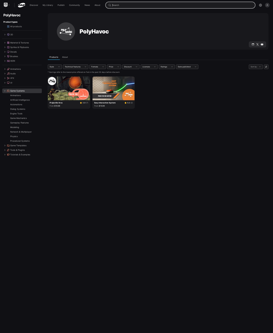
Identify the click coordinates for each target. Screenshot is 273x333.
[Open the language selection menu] (260, 5)
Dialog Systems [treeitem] (17, 109)
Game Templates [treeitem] (18, 145)
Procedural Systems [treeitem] (20, 141)
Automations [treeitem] (16, 104)
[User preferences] (266, 66)
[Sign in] (267, 5)
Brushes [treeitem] (14, 56)
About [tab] (65, 57)
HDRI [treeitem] (12, 61)
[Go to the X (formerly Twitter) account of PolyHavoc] (257, 44)
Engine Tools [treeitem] (16, 113)
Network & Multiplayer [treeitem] (21, 132)
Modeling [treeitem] (14, 127)
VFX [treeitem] (12, 78)
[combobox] (182, 5)
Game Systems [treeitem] (17, 91)
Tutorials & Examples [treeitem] (20, 154)
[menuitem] (33, 5)
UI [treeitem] (11, 82)
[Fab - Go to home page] (21, 5)
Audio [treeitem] (13, 73)
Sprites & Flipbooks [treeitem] (19, 47)
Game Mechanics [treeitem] (18, 118)
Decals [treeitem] (13, 52)
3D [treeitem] (11, 34)
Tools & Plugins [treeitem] (17, 150)
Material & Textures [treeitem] (19, 42)
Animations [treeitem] (15, 69)
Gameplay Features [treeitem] (19, 122)
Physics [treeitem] (14, 136)
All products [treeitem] (16, 26)
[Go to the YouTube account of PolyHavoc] (262, 44)
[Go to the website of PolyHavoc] (253, 44)
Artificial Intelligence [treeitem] (20, 100)
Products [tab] (53, 57)
